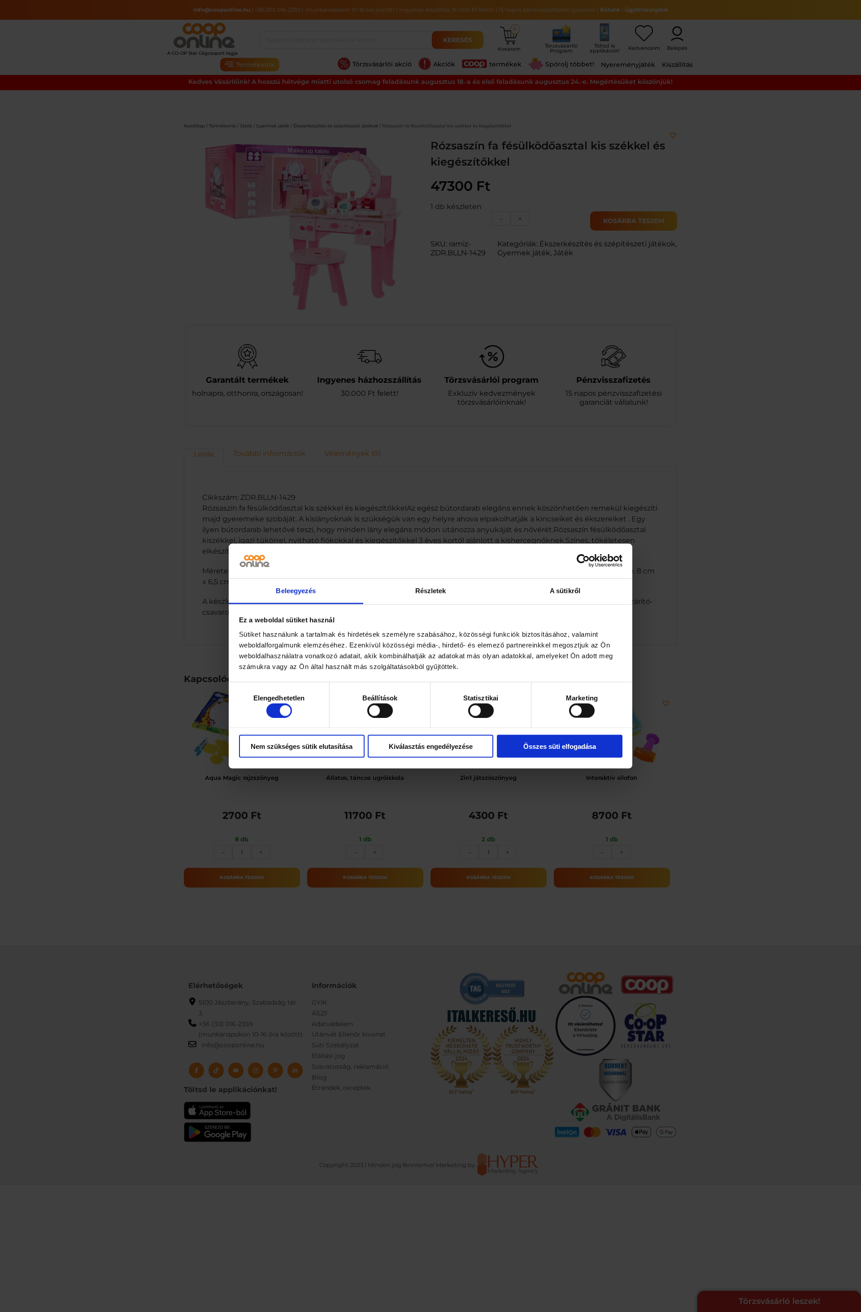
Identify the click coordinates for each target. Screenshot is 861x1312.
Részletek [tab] (430, 590)
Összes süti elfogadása (559, 746)
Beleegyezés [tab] (296, 590)
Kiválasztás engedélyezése (431, 746)
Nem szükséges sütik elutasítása (301, 746)
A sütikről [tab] (565, 590)
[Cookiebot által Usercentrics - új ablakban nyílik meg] (583, 561)
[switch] (380, 710)
